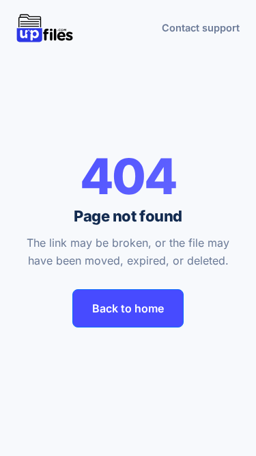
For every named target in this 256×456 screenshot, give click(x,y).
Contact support (201, 27)
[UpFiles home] (44, 28)
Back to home (128, 308)
